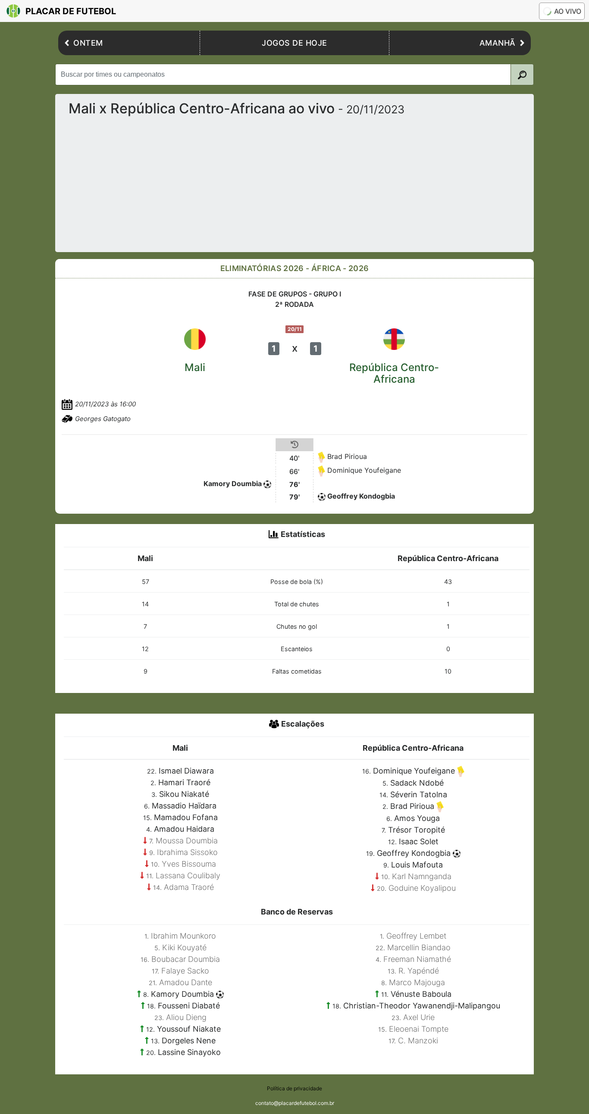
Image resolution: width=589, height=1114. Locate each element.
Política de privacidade (294, 1088)
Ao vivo (567, 11)
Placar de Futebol (70, 11)
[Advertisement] (321, 180)
